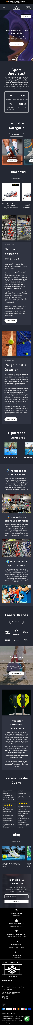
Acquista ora (15, 45)
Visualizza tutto (12, 160)
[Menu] (4, 8)
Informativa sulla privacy (22, 1016)
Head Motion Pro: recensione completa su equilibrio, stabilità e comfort (12, 864)
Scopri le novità (15, 178)
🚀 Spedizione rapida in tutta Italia (16, 2)
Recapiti (20, 1020)
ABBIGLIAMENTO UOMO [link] (11, 457)
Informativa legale (6, 1023)
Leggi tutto (15, 841)
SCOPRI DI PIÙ (15, 134)
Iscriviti (15, 901)
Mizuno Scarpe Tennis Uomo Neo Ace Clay (11, 204)
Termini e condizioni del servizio (10, 1018)
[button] (28, 7)
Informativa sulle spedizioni (9, 1020)
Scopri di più (15, 621)
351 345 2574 (8, 989)
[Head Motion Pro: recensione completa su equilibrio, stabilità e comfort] (13, 853)
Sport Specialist (11, 1013)
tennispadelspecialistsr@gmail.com (14, 987)
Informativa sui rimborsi (8, 1016)
